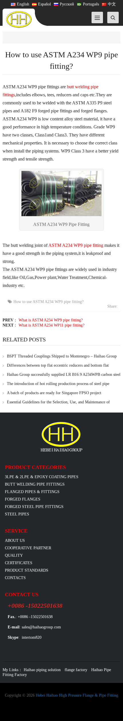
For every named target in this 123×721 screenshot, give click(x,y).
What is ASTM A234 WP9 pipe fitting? (51, 320)
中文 (112, 4)
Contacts (15, 578)
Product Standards (26, 570)
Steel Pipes (17, 514)
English (23, 4)
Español (44, 4)
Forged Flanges (22, 499)
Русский (67, 4)
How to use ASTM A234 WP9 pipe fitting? (48, 302)
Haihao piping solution (42, 670)
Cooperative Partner (28, 548)
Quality (14, 555)
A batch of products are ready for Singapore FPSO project (54, 393)
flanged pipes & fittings (32, 492)
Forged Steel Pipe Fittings (34, 507)
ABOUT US (15, 540)
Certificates (18, 563)
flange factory (76, 670)
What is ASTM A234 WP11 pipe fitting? (51, 325)
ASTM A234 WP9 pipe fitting (75, 245)
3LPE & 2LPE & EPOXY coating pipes (41, 477)
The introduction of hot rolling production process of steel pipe (58, 384)
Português (91, 4)
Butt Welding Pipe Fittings (35, 484)
